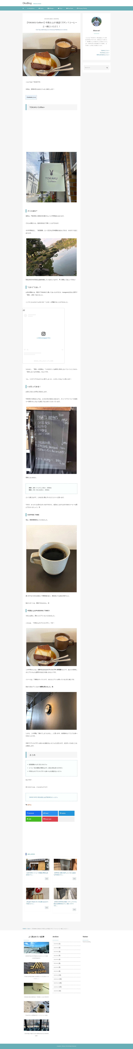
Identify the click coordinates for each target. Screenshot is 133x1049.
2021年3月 (56, 967)
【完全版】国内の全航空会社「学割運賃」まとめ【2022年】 (36, 997)
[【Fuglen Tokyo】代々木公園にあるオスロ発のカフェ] (37, 893)
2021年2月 (56, 971)
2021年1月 (56, 975)
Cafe (37, 29)
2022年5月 (56, 943)
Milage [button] (51, 8)
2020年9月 (56, 990)
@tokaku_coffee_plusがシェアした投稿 (43, 361)
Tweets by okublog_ (87, 941)
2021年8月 (56, 951)
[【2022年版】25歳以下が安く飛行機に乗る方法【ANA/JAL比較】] (36, 1025)
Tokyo (39, 29)
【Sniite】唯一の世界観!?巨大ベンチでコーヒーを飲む (36, 1015)
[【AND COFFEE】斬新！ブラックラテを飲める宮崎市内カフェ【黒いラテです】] (65, 893)
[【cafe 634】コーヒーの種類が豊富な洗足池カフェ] (37, 864)
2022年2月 (56, 947)
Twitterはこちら (105, 50)
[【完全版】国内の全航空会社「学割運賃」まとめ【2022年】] (36, 988)
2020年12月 (56, 979)
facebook (31, 813)
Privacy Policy (82, 8)
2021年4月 (56, 963)
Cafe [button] (41, 8)
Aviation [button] (31, 8)
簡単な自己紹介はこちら (103, 54)
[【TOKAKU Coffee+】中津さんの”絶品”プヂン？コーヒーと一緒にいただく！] (51, 54)
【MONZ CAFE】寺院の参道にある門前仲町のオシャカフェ (43, 797)
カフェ (29, 805)
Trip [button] (60, 8)
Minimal (63, 1046)
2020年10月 (56, 987)
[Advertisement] (35, 838)
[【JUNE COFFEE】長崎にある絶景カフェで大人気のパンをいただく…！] (36, 968)
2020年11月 (56, 983)
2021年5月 (56, 959)
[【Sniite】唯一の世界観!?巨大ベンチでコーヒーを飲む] (36, 1007)
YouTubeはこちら (104, 52)
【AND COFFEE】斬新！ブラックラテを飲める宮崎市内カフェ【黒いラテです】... (65, 903)
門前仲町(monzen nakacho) (61, 29)
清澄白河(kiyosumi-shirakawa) (48, 29)
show (34, 97)
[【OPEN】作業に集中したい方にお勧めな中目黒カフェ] (65, 864)
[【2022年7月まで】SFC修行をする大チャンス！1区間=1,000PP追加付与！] (36, 947)
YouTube (70, 8)
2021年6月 (56, 955)
